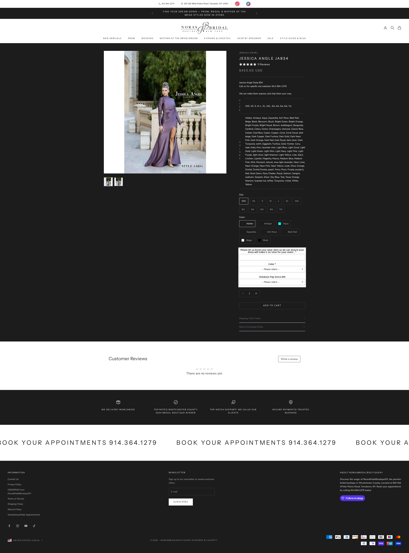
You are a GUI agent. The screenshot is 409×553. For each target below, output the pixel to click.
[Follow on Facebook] (9, 525)
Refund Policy (14, 509)
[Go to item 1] (108, 181)
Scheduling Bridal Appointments (24, 514)
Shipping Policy (15, 504)
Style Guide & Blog (293, 38)
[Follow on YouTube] (25, 525)
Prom (131, 38)
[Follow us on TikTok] (248, 4)
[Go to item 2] (118, 181)
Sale (270, 38)
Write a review (289, 359)
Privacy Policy (14, 484)
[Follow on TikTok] (34, 525)
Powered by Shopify (204, 540)
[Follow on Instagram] (17, 525)
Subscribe (180, 501)
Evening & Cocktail (217, 38)
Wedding (147, 38)
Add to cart (272, 305)
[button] (272, 318)
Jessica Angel (248, 52)
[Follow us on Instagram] (237, 4)
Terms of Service (16, 498)
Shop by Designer (249, 38)
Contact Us (13, 479)
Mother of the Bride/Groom (179, 38)
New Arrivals (112, 38)
